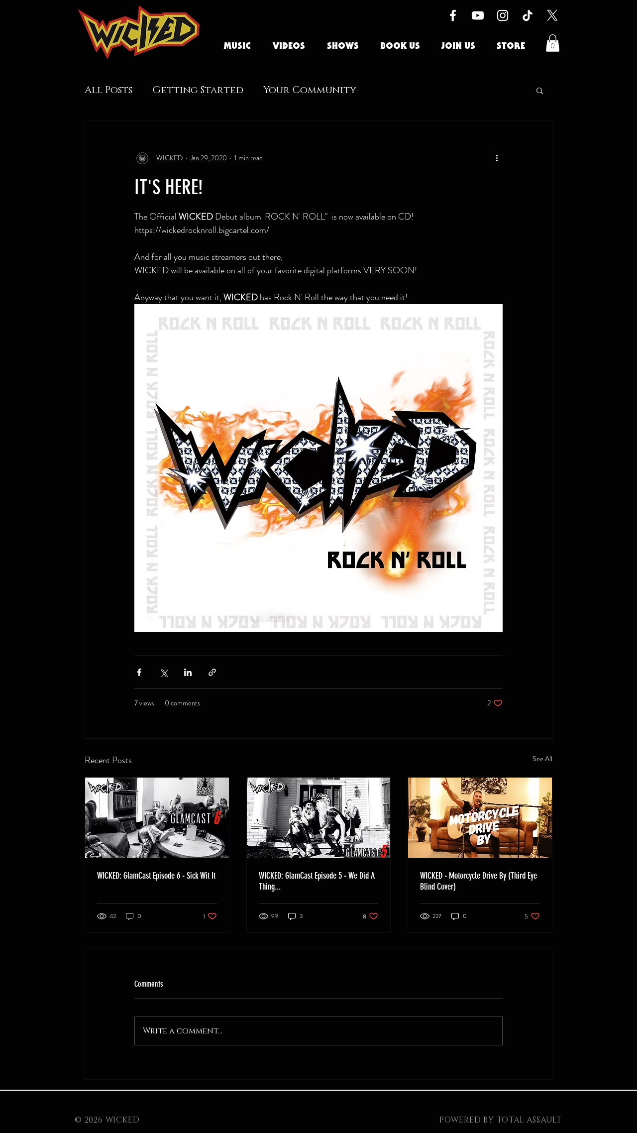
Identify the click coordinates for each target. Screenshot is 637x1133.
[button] (552, 43)
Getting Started (197, 90)
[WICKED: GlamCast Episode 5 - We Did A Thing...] (319, 818)
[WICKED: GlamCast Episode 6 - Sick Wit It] (157, 818)
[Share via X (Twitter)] (163, 672)
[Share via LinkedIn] (188, 672)
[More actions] (497, 158)
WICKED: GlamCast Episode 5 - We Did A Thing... (317, 881)
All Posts (108, 90)
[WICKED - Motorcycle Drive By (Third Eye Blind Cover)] (480, 818)
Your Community (309, 90)
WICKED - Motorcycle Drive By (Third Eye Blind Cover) (478, 881)
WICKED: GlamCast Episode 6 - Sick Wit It (156, 875)
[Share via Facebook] (139, 672)
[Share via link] (212, 672)
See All (542, 759)
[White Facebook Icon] (452, 15)
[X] (552, 15)
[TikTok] (527, 15)
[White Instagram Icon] (502, 15)
